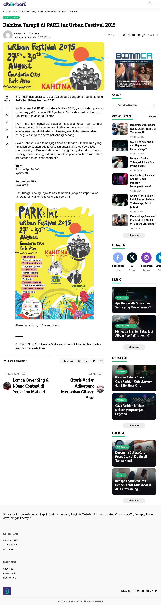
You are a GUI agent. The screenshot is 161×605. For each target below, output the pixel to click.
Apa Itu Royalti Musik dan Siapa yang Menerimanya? (141, 145)
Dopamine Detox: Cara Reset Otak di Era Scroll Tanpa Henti (143, 128)
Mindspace (122, 447)
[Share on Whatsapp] (129, 35)
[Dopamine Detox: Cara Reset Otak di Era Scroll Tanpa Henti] (120, 129)
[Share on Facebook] (119, 35)
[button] (150, 4)
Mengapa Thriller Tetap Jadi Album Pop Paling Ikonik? (142, 162)
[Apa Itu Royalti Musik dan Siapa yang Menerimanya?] (120, 145)
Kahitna (87, 344)
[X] (132, 262)
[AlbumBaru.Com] (15, 4)
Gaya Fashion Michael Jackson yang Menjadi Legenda (130, 410)
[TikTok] (152, 591)
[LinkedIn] (156, 591)
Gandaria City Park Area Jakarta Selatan (61, 344)
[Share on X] (124, 35)
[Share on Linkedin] (133, 35)
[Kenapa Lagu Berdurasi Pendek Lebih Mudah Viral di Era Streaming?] (120, 220)
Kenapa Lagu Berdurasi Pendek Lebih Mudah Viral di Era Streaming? (143, 220)
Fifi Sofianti (20, 33)
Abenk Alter (34, 344)
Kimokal (96, 344)
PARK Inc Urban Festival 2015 (30, 348)
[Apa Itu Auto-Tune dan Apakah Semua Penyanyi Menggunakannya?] (120, 179)
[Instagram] (146, 262)
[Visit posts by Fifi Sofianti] (8, 35)
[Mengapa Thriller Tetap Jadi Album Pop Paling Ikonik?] (120, 162)
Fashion (121, 372)
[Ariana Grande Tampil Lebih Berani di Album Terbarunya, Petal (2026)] (120, 200)
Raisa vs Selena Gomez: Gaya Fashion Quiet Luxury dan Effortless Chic (133, 381)
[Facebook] (118, 262)
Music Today (11, 17)
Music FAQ (122, 298)
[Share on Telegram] (138, 35)
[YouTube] (143, 591)
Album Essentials (126, 326)
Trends (121, 475)
